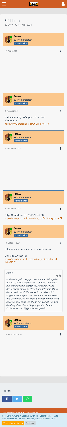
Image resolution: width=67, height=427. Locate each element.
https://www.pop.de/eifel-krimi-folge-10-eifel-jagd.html (32, 218)
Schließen (30, 423)
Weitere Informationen (13, 423)
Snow (10, 24)
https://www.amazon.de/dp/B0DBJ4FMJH (25, 123)
